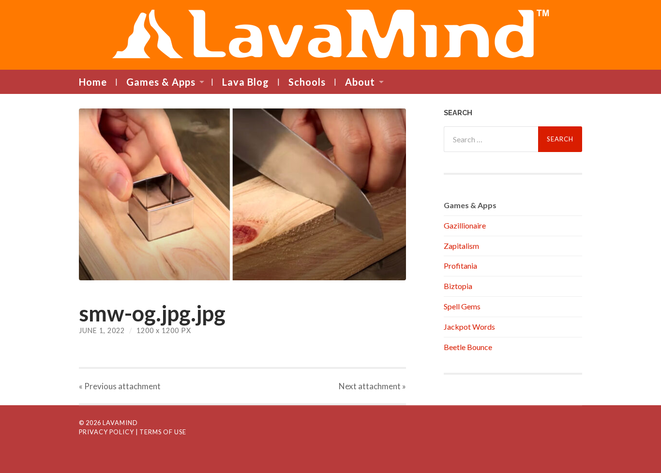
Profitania (460, 265)
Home (93, 82)
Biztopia (458, 285)
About (360, 82)
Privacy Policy (106, 432)
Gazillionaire (465, 225)
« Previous (120, 386)
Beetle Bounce (468, 346)
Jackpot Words (469, 326)
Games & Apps (160, 82)
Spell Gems (462, 306)
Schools (307, 82)
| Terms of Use (160, 432)
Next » (372, 386)
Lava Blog (245, 82)
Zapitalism (461, 245)
